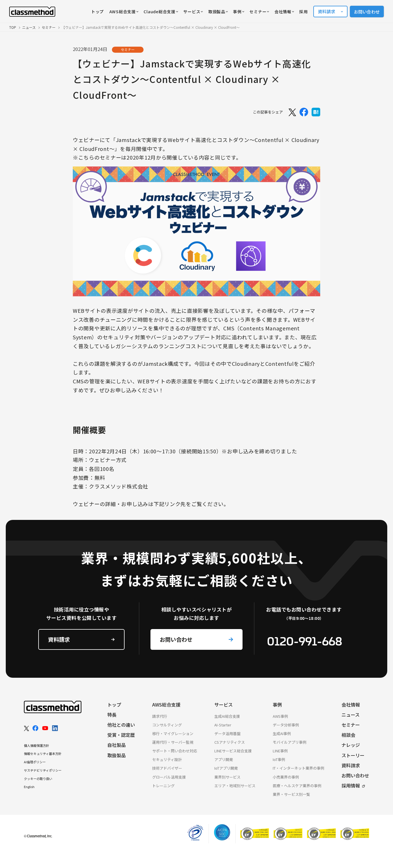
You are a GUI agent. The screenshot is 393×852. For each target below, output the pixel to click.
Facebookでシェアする (303, 112)
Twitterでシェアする (291, 112)
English (29, 786)
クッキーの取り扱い (38, 778)
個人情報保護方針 (36, 745)
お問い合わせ (367, 12)
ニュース (29, 27)
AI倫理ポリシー (35, 762)
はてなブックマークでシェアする (316, 112)
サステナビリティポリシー (43, 770)
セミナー (49, 27)
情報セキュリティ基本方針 (43, 753)
